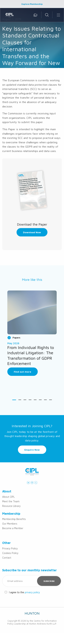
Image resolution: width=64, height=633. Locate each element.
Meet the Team (10, 501)
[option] (32, 333)
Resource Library (11, 505)
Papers (16, 337)
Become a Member (12, 528)
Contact (6, 557)
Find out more (22, 371)
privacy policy (32, 592)
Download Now (32, 232)
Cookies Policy (10, 553)
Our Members (9, 523)
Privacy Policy (10, 548)
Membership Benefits (14, 519)
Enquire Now (32, 449)
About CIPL (8, 496)
